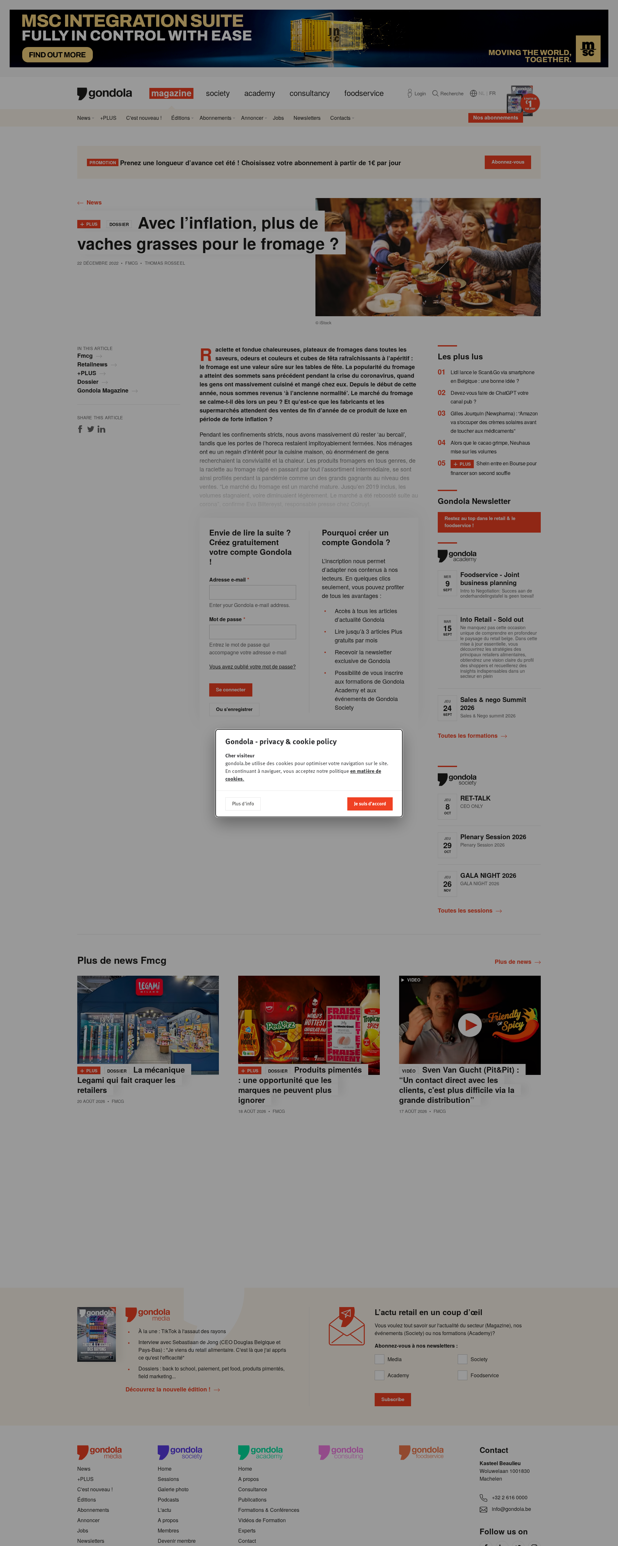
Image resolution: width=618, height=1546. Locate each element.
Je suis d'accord (370, 803)
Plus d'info (243, 803)
